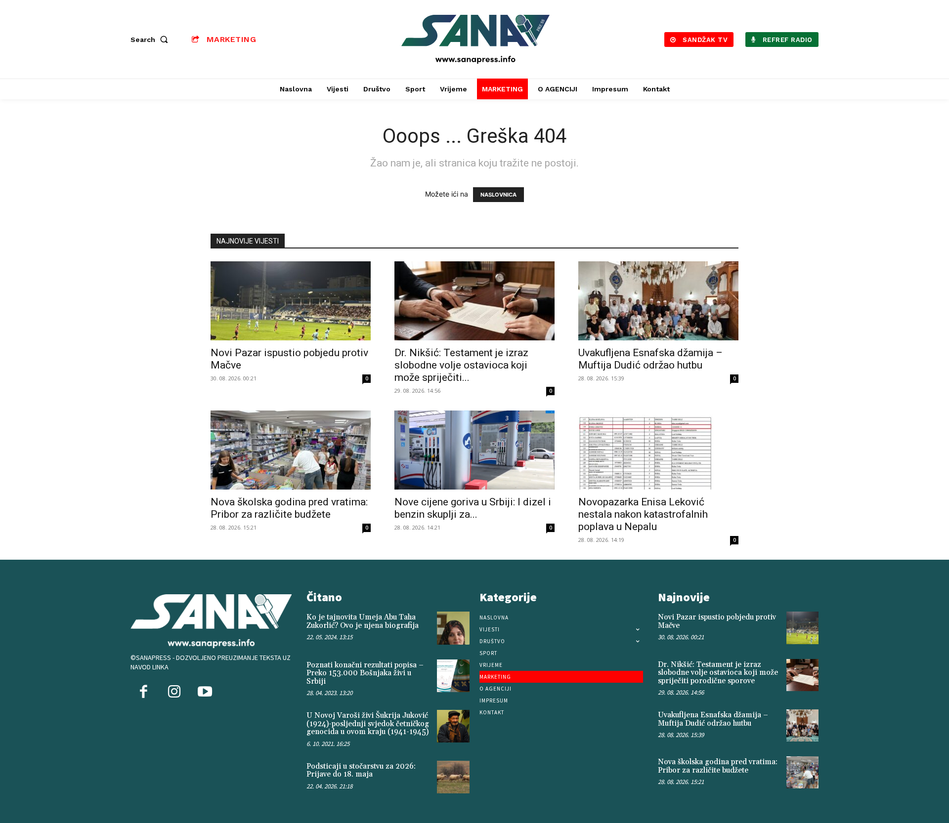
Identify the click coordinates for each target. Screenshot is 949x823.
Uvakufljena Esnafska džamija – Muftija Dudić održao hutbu (650, 359)
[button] (151, 39)
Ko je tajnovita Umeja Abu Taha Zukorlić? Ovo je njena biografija (362, 621)
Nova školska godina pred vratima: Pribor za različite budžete (289, 508)
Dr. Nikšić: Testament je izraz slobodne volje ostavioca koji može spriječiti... (461, 365)
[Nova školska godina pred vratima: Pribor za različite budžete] (291, 450)
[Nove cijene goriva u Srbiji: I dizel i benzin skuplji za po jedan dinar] (474, 450)
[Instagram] (174, 692)
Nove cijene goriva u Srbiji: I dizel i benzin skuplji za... (472, 508)
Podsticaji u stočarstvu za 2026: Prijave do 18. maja (361, 771)
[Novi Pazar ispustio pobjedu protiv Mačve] (291, 300)
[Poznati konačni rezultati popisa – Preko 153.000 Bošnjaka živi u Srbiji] (453, 675)
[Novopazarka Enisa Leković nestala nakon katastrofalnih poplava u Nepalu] (658, 450)
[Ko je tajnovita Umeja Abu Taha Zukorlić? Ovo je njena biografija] (453, 628)
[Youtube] (204, 692)
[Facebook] (143, 692)
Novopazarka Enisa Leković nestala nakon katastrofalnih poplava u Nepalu (643, 514)
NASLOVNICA (498, 194)
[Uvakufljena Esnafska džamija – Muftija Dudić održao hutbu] (658, 300)
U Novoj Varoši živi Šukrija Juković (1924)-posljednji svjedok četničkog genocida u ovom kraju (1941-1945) (367, 724)
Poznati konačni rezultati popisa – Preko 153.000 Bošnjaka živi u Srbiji (365, 673)
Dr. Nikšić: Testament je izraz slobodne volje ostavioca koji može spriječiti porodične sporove (718, 673)
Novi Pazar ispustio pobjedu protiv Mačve (717, 621)
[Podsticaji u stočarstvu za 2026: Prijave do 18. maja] (453, 777)
